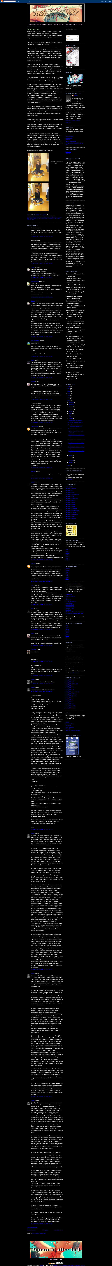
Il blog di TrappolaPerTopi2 (72, 692)
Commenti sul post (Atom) (39, 1233)
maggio (71, 418)
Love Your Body (70, 727)
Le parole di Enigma (71, 512)
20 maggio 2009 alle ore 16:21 (41, 277)
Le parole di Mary (70, 492)
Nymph (33, 381)
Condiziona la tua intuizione (75, 420)
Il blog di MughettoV (71, 695)
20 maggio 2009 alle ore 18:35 (41, 356)
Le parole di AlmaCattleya (72, 510)
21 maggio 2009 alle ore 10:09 (41, 478)
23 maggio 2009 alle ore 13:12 (41, 1224)
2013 (68, 391)
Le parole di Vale (70, 496)
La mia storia (69, 138)
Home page (45, 1230)
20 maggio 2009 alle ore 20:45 (41, 399)
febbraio (71, 460)
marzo (70, 457)
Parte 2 (67, 551)
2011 (68, 395)
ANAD (67, 722)
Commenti (70, 39)
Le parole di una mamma (72, 514)
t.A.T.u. (29, 219)
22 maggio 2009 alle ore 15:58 (41, 675)
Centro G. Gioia (70, 608)
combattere (48, 215)
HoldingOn (68, 729)
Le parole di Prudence (71, 508)
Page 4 (67, 577)
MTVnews (68, 145)
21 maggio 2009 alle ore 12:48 (41, 559)
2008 (68, 465)
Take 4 (67, 632)
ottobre (71, 406)
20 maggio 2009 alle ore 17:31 (41, 297)
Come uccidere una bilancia (75, 422)
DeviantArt (68, 152)
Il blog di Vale (69, 702)
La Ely (32, 482)
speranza (57, 218)
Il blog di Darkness (70, 707)
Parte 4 (67, 554)
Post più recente (31, 1230)
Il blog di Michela (70, 689)
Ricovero (68, 139)
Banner (67, 570)
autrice (73, 668)
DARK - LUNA (34, 426)
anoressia (36, 215)
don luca (33, 471)
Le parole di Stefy (70, 516)
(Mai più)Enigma (35, 340)
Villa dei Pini (69, 594)
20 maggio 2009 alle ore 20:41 (41, 377)
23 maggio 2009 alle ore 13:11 (41, 969)
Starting (68, 568)
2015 (68, 386)
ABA (67, 598)
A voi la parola (69, 486)
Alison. (33, 267)
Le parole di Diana (70, 504)
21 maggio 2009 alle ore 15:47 (41, 581)
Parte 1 (67, 549)
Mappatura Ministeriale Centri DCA (74, 613)
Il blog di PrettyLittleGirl (72, 684)
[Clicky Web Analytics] (51, 1264)
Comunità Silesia (70, 605)
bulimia (42, 215)
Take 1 (67, 627)
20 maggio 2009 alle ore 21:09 (41, 422)
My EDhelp (68, 725)
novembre (71, 404)
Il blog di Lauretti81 (70, 705)
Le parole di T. (69, 490)
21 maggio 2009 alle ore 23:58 (41, 645)
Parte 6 (67, 558)
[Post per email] (47, 214)
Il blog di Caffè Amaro (71, 694)
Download (69, 479)
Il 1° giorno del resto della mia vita (74, 143)
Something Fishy (70, 723)
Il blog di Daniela (70, 682)
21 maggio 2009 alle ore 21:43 (41, 629)
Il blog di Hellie (69, 697)
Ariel (32, 608)
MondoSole (68, 599)
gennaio (71, 462)
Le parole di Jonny (70, 502)
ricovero (51, 218)
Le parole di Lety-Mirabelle (72, 494)
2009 (68, 400)
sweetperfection (35, 281)
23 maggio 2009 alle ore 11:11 (41, 683)
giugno (71, 416)
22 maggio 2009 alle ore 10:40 (41, 661)
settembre (71, 409)
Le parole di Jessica (71, 488)
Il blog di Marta (69, 699)
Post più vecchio (59, 1230)
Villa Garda (68, 610)
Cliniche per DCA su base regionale (74, 611)
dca (54, 215)
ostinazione (44, 218)
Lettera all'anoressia (71, 141)
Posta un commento (32, 1227)
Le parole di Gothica (71, 518)
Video (67, 579)
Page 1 (67, 572)
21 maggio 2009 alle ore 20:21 (41, 604)
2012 (68, 393)
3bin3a (32, 360)
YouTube (68, 153)
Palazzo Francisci (70, 596)
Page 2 (67, 574)
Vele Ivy (33, 563)
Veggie (32, 679)
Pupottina (33, 649)
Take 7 (67, 637)
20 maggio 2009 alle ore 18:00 (41, 336)
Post (69, 36)
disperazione (53, 217)
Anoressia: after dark (56, 7)
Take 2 (67, 629)
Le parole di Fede (70, 500)
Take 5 (67, 634)
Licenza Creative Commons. (75, 672)
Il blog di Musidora (70, 687)
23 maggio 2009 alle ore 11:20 (41, 829)
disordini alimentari (43, 217)
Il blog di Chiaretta (70, 679)
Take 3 (67, 631)
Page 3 (67, 575)
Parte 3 (67, 553)
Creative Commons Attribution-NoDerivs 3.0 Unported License (69, 1265)
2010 (68, 398)
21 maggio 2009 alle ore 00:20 (41, 467)
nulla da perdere (35, 218)
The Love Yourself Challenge (73, 730)
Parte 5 (67, 556)
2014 (68, 389)
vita (33, 219)
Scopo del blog (69, 136)
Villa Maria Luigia (70, 606)
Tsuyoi (32, 585)
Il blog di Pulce (69, 686)
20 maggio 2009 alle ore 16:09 (41, 236)
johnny (32, 633)
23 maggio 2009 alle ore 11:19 (41, 691)
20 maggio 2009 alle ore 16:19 (41, 263)
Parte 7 (67, 560)
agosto (71, 411)
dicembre (71, 402)
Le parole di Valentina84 (72, 498)
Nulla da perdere (72, 428)
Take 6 (67, 636)
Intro (67, 625)
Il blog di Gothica (70, 703)
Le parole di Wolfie (70, 506)
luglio (70, 413)
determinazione (31, 217)
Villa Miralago (69, 603)
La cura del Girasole (71, 601)
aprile (70, 455)
